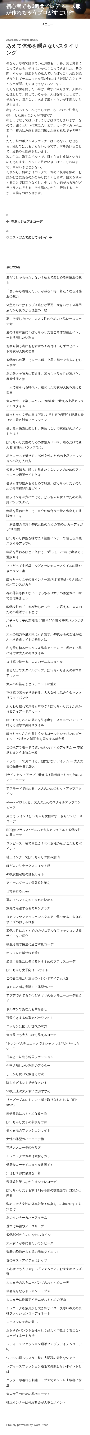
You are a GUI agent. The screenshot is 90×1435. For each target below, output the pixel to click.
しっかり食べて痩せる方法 (25, 1074)
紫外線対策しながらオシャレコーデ (31, 1181)
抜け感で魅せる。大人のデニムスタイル (34, 661)
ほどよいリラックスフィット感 (28, 865)
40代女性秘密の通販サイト (25, 874)
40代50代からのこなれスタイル (28, 1234)
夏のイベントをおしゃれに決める (29, 900)
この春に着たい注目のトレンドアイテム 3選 (37, 978)
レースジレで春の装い (22, 1322)
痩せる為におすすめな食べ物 (26, 1113)
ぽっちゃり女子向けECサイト (27, 970)
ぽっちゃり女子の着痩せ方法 (26, 1122)
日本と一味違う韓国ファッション (29, 1057)
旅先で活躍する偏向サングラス (28, 908)
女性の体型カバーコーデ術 (25, 1139)
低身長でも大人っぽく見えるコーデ (31, 1035)
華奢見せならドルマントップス (28, 1291)
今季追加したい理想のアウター (28, 1065)
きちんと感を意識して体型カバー (29, 987)
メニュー (47, 24)
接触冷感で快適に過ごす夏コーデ (29, 944)
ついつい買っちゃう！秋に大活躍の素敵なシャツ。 (42, 1357)
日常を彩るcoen (17, 891)
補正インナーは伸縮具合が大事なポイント (36, 1402)
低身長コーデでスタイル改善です (29, 1164)
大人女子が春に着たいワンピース (29, 1243)
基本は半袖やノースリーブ (25, 1226)
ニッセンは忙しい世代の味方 (26, 1026)
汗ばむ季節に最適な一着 (23, 1173)
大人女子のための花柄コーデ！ (28, 1394)
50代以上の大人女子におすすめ (28, 1091)
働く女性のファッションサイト (28, 1130)
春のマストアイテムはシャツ (26, 1260)
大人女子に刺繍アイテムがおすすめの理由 (36, 1299)
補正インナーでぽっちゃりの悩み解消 (33, 857)
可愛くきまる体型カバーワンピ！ (29, 1017)
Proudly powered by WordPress (27, 1424)
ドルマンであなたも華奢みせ (26, 1009)
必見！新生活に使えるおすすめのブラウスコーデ (40, 961)
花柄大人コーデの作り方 (23, 1147)
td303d (34, 40)
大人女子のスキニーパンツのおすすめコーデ (37, 1282)
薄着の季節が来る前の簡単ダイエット (33, 1252)
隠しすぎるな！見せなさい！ (26, 1082)
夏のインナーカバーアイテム (26, 1217)
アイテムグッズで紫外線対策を (28, 882)
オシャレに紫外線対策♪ (22, 953)
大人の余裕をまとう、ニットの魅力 (31, 684)
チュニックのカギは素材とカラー (29, 1156)
